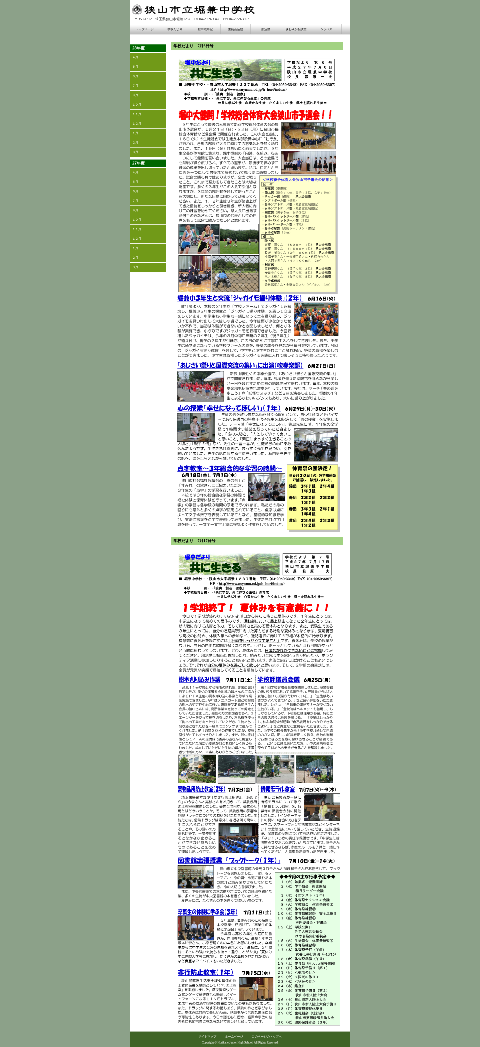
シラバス (326, 29)
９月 (135, 95)
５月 (135, 66)
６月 (135, 76)
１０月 (136, 104)
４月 (135, 57)
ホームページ (234, 1036)
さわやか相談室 (296, 29)
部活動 (265, 29)
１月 (135, 133)
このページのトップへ (267, 1036)
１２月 (136, 123)
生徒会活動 (235, 29)
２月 (135, 142)
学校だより (175, 29)
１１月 (136, 114)
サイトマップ (207, 1036)
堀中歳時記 (205, 29)
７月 (135, 85)
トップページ (145, 29)
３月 (135, 152)
